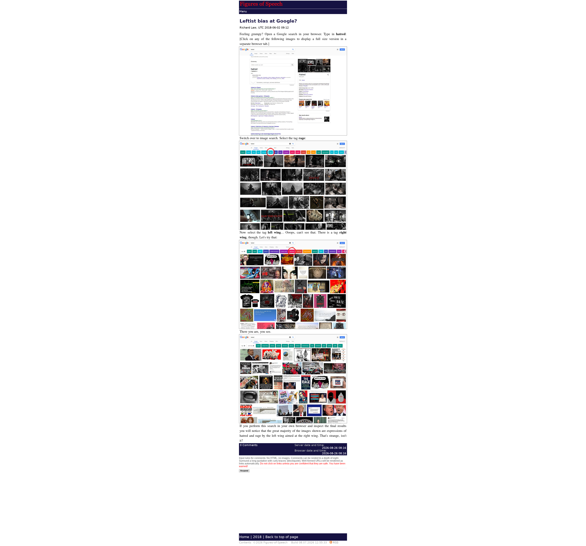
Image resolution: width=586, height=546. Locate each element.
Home (244, 537)
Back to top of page (281, 537)
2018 (257, 537)
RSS (335, 542)
